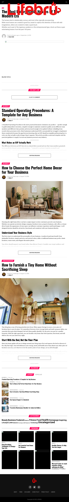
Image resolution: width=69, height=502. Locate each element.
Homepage (54, 420)
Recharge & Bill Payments (24, 422)
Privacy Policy (45, 492)
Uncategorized (46, 422)
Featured (20, 420)
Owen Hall (11, 37)
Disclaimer (27, 492)
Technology (34, 423)
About (15, 492)
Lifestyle (5, 423)
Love (11, 422)
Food (39, 420)
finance (26, 420)
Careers (53, 492)
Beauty (5, 420)
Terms (20, 492)
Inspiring (63, 420)
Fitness (32, 420)
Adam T (10, 120)
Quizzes (15, 423)
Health (45, 420)
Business (12, 420)
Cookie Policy (35, 492)
